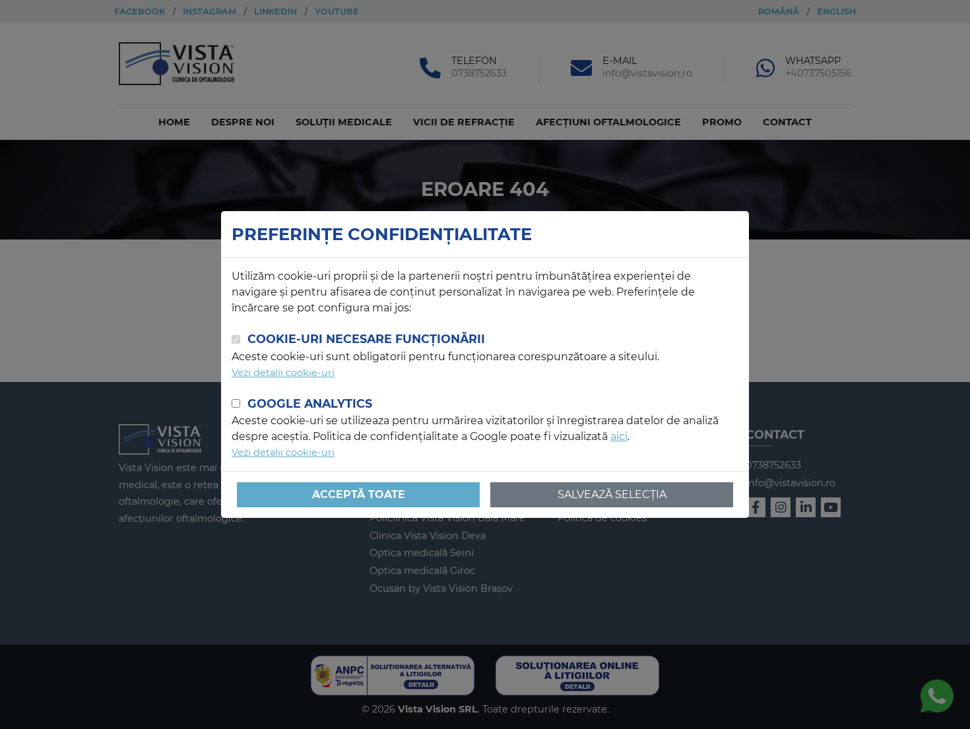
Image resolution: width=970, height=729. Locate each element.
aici (619, 436)
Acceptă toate (358, 494)
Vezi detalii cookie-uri (283, 373)
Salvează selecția (612, 494)
